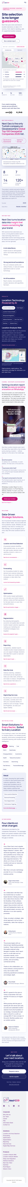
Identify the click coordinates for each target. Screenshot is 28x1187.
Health (5, 758)
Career (5, 1118)
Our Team (6, 1116)
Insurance (6, 761)
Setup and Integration (8, 315)
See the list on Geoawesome (13, 141)
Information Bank (8, 1122)
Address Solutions (7, 319)
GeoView (5, 323)
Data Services (7, 1144)
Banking (11, 746)
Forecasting (6, 1135)
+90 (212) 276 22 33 (14, 1084)
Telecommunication (15, 758)
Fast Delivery (6, 765)
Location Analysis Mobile (9, 311)
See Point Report (7, 502)
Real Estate (12, 750)
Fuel (18, 746)
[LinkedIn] (14, 1106)
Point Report (20, 308)
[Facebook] (4, 1106)
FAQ (4, 1120)
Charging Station (7, 754)
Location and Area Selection (11, 1133)
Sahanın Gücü (13, 323)
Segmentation (7, 1139)
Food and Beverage (18, 765)
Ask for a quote (14, 1076)
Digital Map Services (9, 1146)
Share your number (9, 499)
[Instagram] (19, 1106)
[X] (9, 1106)
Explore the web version (8, 345)
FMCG (4, 750)
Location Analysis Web (8, 308)
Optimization (6, 1137)
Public (4, 769)
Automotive (18, 754)
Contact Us (6, 1124)
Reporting (6, 1141)
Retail (4, 746)
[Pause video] (22, 441)
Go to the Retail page (10, 808)
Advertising (15, 761)
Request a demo (9, 36)
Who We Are (6, 1114)
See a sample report (11, 41)
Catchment (20, 50)
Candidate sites (8, 50)
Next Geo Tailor (18, 319)
